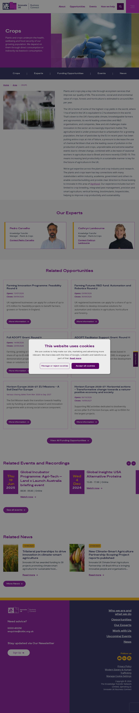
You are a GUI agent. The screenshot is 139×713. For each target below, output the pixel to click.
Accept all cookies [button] (85, 366)
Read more (75, 358)
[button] (55, 366)
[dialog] (69, 356)
